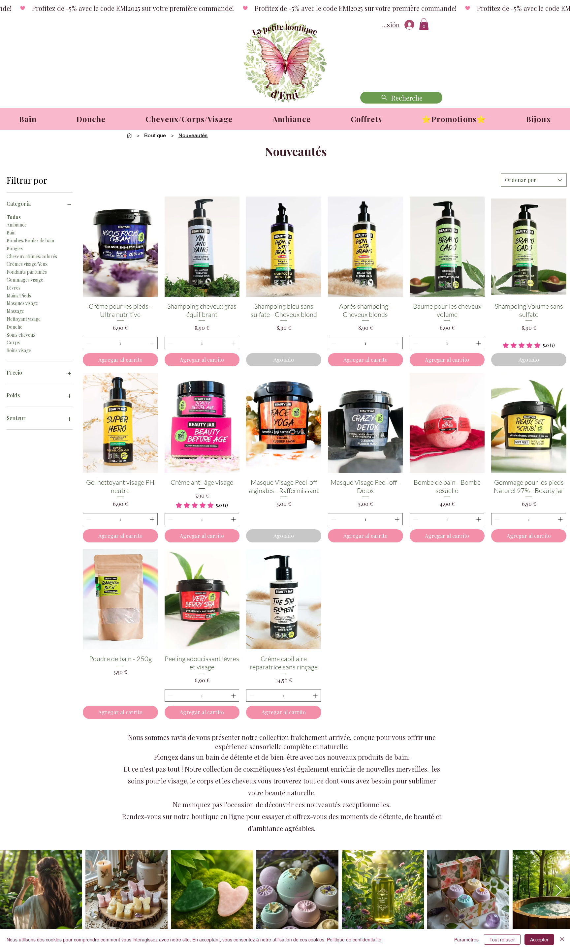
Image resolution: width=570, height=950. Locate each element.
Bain (11, 233)
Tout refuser (502, 939)
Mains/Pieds (19, 295)
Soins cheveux (21, 335)
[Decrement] (88, 343)
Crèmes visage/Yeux (27, 264)
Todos (14, 217)
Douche (14, 327)
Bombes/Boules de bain (30, 240)
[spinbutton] (120, 343)
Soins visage (19, 350)
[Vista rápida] (120, 247)
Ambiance (17, 225)
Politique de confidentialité (354, 939)
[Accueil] (129, 135)
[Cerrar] (562, 939)
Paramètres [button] (466, 939)
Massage (15, 311)
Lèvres (13, 288)
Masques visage (22, 303)
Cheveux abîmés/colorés (32, 256)
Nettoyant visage (24, 319)
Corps (13, 342)
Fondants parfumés (27, 272)
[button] (424, 24)
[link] (529, 345)
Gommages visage (25, 280)
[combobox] (534, 180)
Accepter (539, 939)
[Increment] (152, 343)
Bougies (15, 248)
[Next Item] (558, 890)
